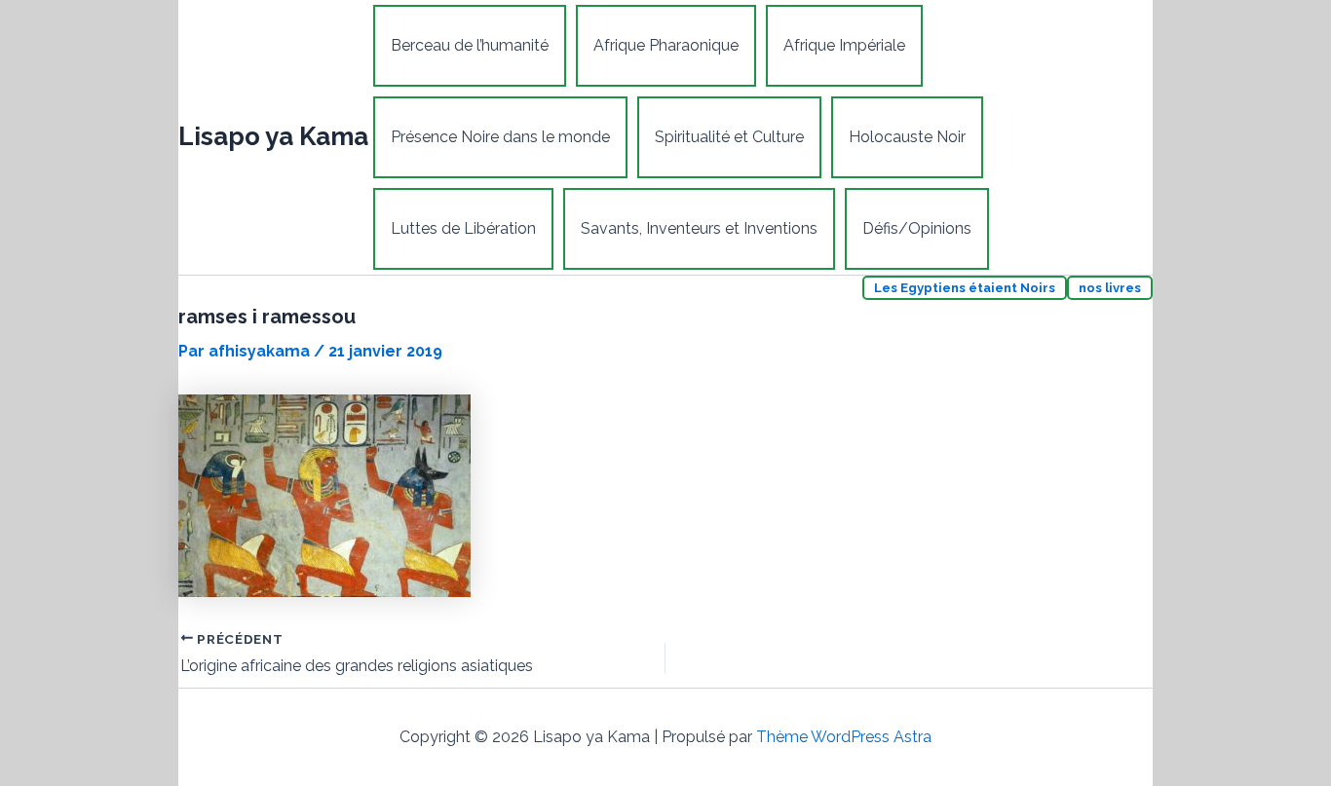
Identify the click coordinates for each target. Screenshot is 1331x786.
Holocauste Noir (907, 137)
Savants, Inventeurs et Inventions (699, 228)
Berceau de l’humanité (470, 45)
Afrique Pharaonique (666, 45)
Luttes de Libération (463, 228)
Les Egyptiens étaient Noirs (964, 288)
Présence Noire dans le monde (500, 137)
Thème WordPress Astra (844, 737)
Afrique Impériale (844, 45)
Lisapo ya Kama (273, 136)
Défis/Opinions (916, 228)
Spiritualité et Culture (729, 137)
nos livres (1110, 288)
